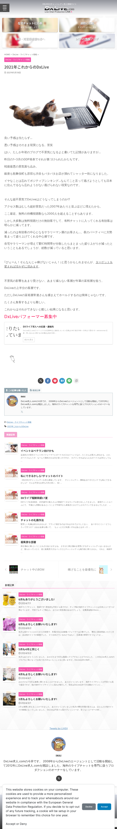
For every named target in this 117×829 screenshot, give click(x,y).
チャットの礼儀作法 (32, 520)
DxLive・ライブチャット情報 (19, 422)
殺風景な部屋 (28, 542)
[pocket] (55, 381)
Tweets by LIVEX (59, 728)
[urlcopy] (76, 381)
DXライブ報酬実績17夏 (34, 498)
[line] (69, 381)
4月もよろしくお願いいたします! (38, 674)
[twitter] (41, 381)
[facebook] (48, 381)
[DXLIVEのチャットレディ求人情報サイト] (59, 10)
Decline (88, 806)
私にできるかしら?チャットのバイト (42, 476)
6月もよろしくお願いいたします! (38, 624)
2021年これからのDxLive (18, 426)
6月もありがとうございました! (37, 599)
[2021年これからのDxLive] (62, 381)
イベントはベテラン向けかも (37, 451)
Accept (104, 806)
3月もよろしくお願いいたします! (38, 699)
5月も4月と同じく (29, 649)
